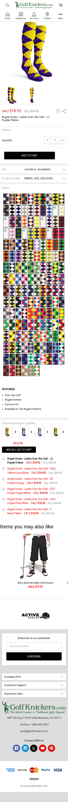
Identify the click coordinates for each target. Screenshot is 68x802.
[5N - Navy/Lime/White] (49, 324)
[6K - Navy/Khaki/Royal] (6, 358)
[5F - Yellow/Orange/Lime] (61, 313)
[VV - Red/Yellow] (49, 244)
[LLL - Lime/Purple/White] (24, 267)
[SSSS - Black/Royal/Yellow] (43, 301)
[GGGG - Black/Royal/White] (30, 290)
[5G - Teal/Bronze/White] (6, 324)
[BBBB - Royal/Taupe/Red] (61, 278)
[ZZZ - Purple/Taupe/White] (49, 278)
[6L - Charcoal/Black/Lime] (12, 358)
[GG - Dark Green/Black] (18, 232)
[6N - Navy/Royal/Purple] (24, 358)
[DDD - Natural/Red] (37, 255)
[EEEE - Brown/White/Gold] (18, 290)
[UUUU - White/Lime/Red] (55, 301)
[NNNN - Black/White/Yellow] (12, 301)
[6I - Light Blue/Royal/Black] (55, 347)
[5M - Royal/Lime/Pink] (43, 324)
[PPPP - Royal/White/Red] (24, 301)
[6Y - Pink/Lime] (30, 370)
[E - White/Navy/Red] (30, 198)
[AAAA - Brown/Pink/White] (55, 278)
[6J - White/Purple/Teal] (61, 347)
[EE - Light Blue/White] (6, 232)
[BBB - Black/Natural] (24, 255)
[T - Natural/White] (61, 210)
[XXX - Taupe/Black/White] (37, 278)
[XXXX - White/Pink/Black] (12, 313)
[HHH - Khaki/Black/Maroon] (61, 255)
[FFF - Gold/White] (49, 255)
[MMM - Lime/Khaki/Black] (30, 267)
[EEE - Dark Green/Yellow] (43, 255)
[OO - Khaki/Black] (6, 244)
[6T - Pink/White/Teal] (61, 358)
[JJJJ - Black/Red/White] (49, 290)
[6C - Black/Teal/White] (18, 347)
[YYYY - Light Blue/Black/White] (18, 313)
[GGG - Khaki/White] (55, 255)
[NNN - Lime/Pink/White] (37, 267)
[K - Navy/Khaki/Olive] (6, 210)
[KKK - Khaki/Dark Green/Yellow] (18, 267)
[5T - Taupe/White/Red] (24, 335)
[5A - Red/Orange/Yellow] (30, 313)
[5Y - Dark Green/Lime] (55, 335)
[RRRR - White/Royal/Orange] (37, 301)
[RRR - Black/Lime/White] (61, 267)
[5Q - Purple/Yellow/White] (6, 335)
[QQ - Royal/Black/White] (18, 244)
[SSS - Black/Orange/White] (6, 278)
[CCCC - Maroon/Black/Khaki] (6, 290)
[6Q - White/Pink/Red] (43, 358)
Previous (6, 563)
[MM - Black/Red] (55, 232)
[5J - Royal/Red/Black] (24, 324)
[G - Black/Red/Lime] (43, 198)
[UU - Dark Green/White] (43, 244)
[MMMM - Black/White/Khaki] (6, 301)
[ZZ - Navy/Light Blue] (12, 255)
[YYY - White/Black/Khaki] (43, 278)
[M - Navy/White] (18, 210)
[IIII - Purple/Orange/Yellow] (43, 290)
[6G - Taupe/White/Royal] (43, 347)
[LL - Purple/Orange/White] (49, 232)
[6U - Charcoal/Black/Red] (6, 370)
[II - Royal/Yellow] (30, 232)
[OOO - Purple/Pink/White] (43, 267)
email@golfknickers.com (34, 731)
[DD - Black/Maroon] (61, 221)
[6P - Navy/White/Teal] (37, 358)
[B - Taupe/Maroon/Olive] (12, 198)
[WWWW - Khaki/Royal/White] (6, 313)
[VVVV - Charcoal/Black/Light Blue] (61, 301)
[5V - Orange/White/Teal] (37, 335)
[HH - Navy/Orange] (24, 232)
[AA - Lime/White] (43, 221)
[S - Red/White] (55, 210)
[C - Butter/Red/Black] (18, 198)
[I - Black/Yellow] (55, 198)
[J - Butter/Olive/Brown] (61, 198)
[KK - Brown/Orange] (43, 232)
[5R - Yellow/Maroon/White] (12, 335)
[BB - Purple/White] (49, 221)
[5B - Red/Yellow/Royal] (37, 313)
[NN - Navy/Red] (61, 232)
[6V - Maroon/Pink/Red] (12, 370)
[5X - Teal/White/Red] (49, 335)
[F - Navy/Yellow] (37, 198)
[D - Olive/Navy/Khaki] (24, 198)
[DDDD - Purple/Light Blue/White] (12, 290)
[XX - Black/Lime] (61, 244)
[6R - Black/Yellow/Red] (49, 358)
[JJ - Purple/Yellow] (37, 232)
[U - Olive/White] (6, 221)
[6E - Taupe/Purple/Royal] (30, 347)
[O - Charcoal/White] (30, 210)
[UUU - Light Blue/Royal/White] (18, 278)
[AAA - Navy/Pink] (18, 255)
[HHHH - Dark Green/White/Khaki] (37, 290)
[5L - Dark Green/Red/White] (37, 324)
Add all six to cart (19, 449)
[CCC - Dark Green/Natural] (30, 255)
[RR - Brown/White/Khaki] (24, 244)
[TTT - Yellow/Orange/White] (12, 278)
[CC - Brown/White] (55, 221)
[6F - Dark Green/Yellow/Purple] (37, 347)
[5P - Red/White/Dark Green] (61, 324)
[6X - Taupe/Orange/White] (24, 370)
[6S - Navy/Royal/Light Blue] (55, 358)
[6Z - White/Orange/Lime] (37, 370)
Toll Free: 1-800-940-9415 (34, 724)
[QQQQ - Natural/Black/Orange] (30, 301)
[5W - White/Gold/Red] (43, 335)
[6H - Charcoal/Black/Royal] (49, 347)
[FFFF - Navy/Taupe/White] (24, 290)
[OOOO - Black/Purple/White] (18, 301)
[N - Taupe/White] (24, 210)
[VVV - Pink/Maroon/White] (24, 278)
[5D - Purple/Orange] (49, 313)
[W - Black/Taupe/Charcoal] (18, 221)
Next (64, 563)
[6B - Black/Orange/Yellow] (12, 347)
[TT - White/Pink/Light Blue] (37, 244)
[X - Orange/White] (24, 221)
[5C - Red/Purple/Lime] (43, 313)
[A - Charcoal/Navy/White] (6, 198)
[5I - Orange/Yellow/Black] (18, 324)
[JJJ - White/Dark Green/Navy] (12, 267)
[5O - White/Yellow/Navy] (55, 324)
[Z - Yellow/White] (37, 221)
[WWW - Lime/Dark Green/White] (30, 278)
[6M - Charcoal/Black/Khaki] (18, 358)
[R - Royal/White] (49, 210)
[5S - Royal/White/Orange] (18, 335)
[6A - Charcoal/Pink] (6, 347)
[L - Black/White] (12, 210)
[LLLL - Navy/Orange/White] (61, 290)
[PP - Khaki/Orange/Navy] (12, 244)
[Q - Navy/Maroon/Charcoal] (43, 210)
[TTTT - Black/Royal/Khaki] (49, 301)
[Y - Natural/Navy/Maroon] (30, 221)
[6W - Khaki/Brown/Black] (18, 370)
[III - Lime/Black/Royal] (6, 267)
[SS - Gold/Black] (30, 244)
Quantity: (7, 140)
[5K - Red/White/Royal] (30, 324)
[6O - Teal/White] (30, 358)
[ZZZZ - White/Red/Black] (24, 313)
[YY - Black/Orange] (6, 255)
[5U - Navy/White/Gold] (30, 335)
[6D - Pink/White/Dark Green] (24, 347)
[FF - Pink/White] (12, 232)
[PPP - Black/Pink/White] (49, 267)
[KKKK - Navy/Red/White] (55, 290)
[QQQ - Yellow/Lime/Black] (55, 267)
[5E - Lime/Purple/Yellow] (55, 313)
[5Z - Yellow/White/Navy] (61, 335)
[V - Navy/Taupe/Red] (12, 221)
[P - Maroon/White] (37, 210)
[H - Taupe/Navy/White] (49, 198)
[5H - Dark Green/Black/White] (12, 324)
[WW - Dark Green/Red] (55, 244)
